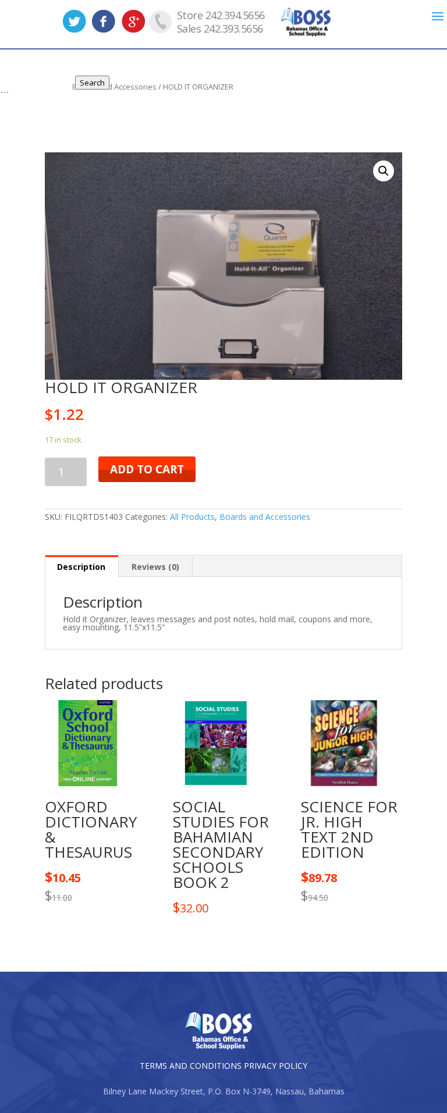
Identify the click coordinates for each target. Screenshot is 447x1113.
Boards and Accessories (264, 516)
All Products (192, 516)
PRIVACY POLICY (275, 1065)
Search (92, 82)
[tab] (81, 566)
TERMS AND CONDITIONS (191, 1065)
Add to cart (147, 469)
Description (81, 566)
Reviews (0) (155, 566)
